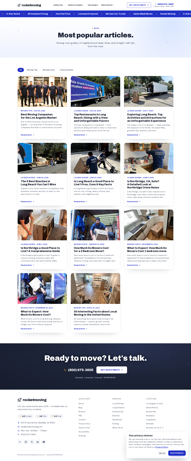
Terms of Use (84, 427)
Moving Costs (49, 70)
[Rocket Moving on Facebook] (20, 442)
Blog (80, 407)
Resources (107, 5)
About (81, 403)
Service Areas (75, 5)
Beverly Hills (151, 411)
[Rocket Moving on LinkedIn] (37, 442)
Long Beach (151, 419)
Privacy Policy (161, 447)
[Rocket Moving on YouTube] (43, 442)
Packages (93, 5)
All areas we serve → (154, 427)
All (21, 70)
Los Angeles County (154, 403)
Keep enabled (177, 453)
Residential (117, 419)
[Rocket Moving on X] (31, 442)
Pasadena (150, 415)
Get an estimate (137, 5)
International (117, 411)
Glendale (150, 423)
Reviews (82, 411)
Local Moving (118, 403)
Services (58, 5)
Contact (82, 419)
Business (116, 415)
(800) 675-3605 (165, 4)
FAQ (80, 415)
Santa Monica (152, 407)
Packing (115, 423)
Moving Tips (32, 70)
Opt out (162, 453)
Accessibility (84, 432)
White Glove (117, 427)
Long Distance (118, 407)
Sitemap (82, 436)
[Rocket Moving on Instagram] (26, 442)
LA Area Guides (66, 70)
